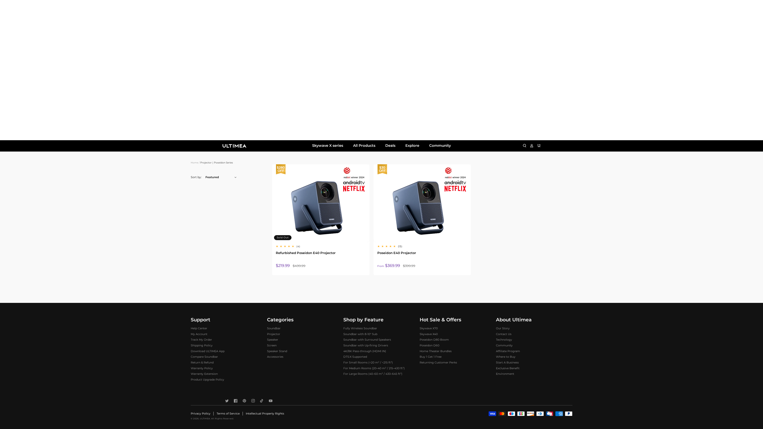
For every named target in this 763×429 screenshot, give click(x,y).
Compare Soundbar (204, 356)
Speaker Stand (277, 351)
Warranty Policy (202, 368)
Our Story (503, 328)
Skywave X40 (429, 334)
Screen (272, 345)
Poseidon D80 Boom (434, 339)
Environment (505, 374)
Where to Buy (505, 356)
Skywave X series (327, 145)
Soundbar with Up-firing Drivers (365, 345)
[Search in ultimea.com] (524, 145)
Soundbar (274, 328)
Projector (273, 334)
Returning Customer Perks (438, 362)
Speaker (272, 339)
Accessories (275, 356)
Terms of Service (228, 413)
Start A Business (507, 362)
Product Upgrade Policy (207, 379)
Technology (504, 339)
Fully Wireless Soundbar (360, 328)
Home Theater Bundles (436, 351)
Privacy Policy (200, 413)
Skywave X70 (429, 328)
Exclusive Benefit (508, 368)
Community (440, 145)
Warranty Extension (204, 374)
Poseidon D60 (429, 345)
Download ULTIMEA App (208, 351)
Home (194, 162)
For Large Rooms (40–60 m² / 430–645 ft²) (372, 374)
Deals (390, 145)
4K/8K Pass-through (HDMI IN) (364, 351)
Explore (412, 145)
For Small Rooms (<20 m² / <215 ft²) (368, 362)
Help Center (199, 328)
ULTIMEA (205, 418)
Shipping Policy (202, 345)
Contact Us (503, 334)
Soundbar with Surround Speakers (367, 339)
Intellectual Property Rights (265, 413)
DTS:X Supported (355, 356)
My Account (199, 334)
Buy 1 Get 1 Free (431, 356)
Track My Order (201, 339)
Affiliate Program (508, 351)
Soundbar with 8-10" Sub (360, 334)
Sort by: (196, 177)
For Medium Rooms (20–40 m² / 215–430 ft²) (374, 368)
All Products (364, 145)
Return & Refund (202, 362)
